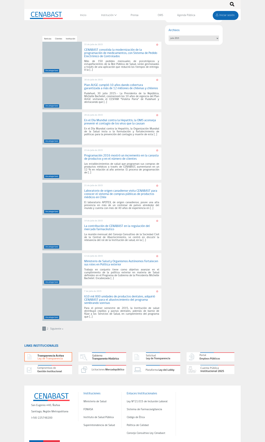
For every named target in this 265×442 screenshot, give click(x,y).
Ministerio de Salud (94, 401)
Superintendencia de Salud (99, 425)
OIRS (160, 15)
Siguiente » (56, 328)
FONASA (88, 409)
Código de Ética (136, 417)
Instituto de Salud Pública (98, 417)
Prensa (134, 15)
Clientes (58, 39)
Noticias (47, 39)
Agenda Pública (186, 15)
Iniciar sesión (227, 15)
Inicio (83, 15)
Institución (107, 15)
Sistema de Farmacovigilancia (144, 409)
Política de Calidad (138, 425)
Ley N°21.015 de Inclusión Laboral (147, 401)
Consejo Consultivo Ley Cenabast (146, 433)
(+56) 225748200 (41, 417)
